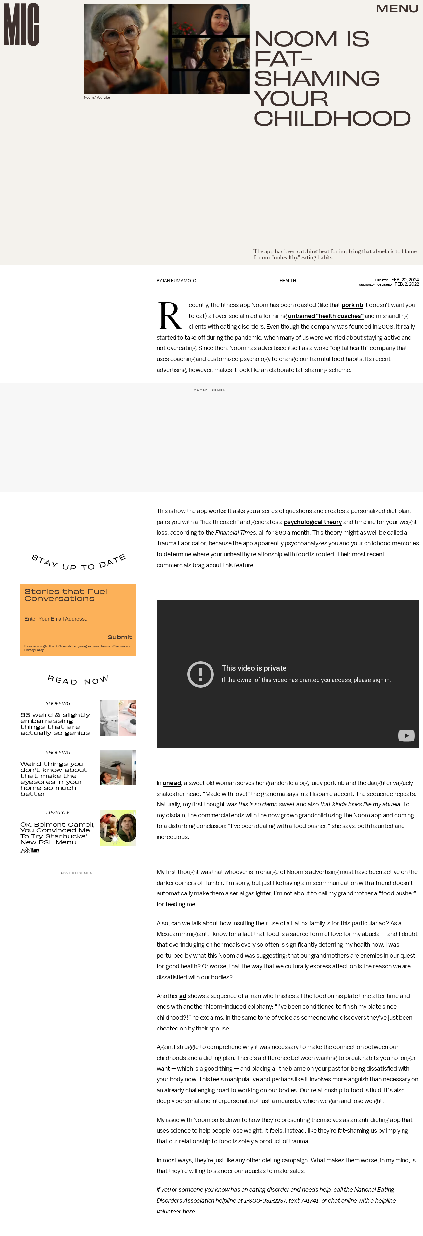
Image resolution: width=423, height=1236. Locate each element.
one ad (172, 783)
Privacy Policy (34, 650)
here (189, 1211)
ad (182, 996)
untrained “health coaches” (326, 316)
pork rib (352, 305)
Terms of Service (113, 646)
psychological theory (313, 522)
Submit (120, 636)
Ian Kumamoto (179, 280)
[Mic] (21, 24)
